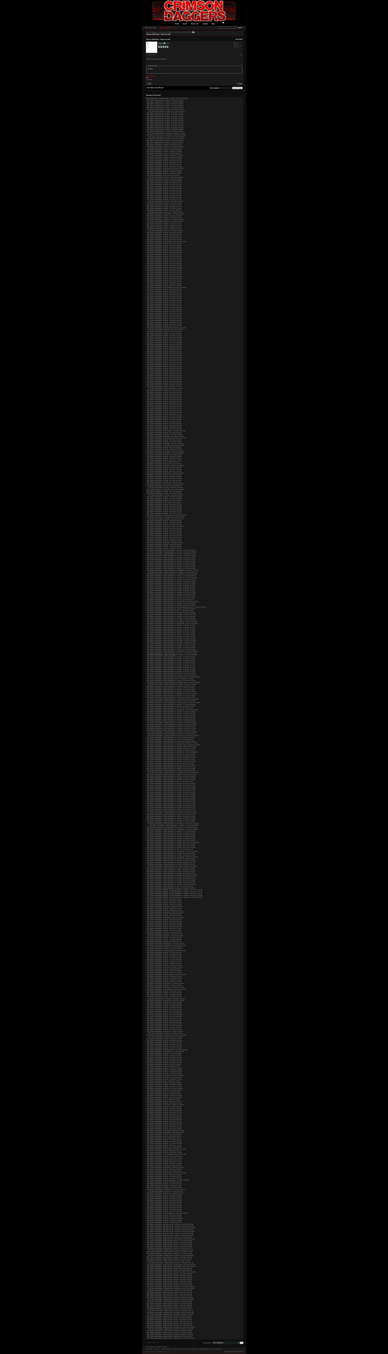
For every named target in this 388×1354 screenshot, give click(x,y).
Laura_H (180, 653)
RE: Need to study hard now (155, 100)
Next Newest (159, 87)
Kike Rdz (167, 543)
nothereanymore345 (170, 1180)
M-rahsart (181, 574)
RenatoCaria (168, 1189)
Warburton (167, 443)
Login (161, 27)
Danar (166, 963)
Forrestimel (181, 651)
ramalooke (167, 168)
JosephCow (178, 1327)
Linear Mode (238, 39)
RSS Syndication (216, 1349)
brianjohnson (182, 842)
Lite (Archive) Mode (192, 1349)
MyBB (152, 1351)
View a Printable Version (153, 1342)
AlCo (176, 1248)
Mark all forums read (205, 1349)
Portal (177, 24)
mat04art (167, 934)
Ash (176, 1261)
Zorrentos (177, 1312)
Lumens (180, 555)
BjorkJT (177, 1253)
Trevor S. (180, 827)
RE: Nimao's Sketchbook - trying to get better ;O (161, 550)
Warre (166, 478)
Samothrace (168, 214)
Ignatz (180, 868)
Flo (179, 763)
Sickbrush (167, 146)
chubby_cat (178, 1286)
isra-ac (166, 245)
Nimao (173, 98)
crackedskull (178, 1239)
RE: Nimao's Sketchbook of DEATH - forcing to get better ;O (165, 890)
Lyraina (167, 1040)
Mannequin (181, 829)
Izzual (180, 759)
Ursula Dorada (169, 287)
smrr (166, 1081)
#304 (241, 55)
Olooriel (180, 746)
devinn (166, 1171)
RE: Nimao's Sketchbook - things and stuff (159, 1237)
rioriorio (167, 978)
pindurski (167, 1193)
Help (213, 24)
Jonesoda (167, 451)
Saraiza (167, 434)
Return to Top (182, 1349)
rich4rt (168, 131)
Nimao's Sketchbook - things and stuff (157, 98)
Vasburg (167, 967)
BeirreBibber (178, 1266)
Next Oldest (150, 87)
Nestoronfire (181, 601)
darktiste (178, 1288)
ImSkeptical (168, 489)
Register (167, 27)
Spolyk (166, 1163)
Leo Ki (176, 1332)
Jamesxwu (169, 135)
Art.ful (179, 864)
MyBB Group (165, 1351)
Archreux (166, 906)
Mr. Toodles (168, 484)
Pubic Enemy (178, 1264)
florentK (180, 640)
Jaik (166, 502)
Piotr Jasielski (168, 431)
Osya (176, 1308)
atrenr (180, 550)
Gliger (166, 1064)
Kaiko (176, 1336)
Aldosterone (167, 943)
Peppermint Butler (169, 1050)
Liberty (166, 199)
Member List (195, 24)
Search (185, 24)
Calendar (205, 24)
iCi (179, 599)
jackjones (181, 693)
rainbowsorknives (169, 1213)
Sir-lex (166, 982)
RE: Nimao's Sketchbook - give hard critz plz (160, 1224)
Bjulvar (166, 1002)
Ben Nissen (178, 1338)
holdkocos (182, 699)
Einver (166, 939)
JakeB (166, 447)
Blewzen (180, 774)
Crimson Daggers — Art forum (155, 32)
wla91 (166, 1020)
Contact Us (157, 1349)
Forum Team (149, 1349)
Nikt (166, 1066)
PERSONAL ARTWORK (173, 32)
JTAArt (168, 113)
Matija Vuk (181, 875)
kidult (166, 421)
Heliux (166, 524)
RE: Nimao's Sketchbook (154, 144)
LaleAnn (167, 1158)
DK (165, 175)
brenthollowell (168, 241)
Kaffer (180, 846)
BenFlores (167, 473)
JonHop (180, 675)
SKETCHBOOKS (187, 32)
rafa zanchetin (168, 1149)
